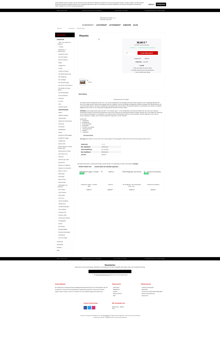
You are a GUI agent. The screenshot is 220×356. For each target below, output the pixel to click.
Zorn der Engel (62, 238)
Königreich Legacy (63, 138)
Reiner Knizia (62, 179)
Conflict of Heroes (63, 71)
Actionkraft (60, 244)
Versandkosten (106, 315)
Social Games (62, 192)
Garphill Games (62, 107)
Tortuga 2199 (62, 212)
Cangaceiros (61, 65)
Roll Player (61, 176)
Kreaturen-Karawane (153, 184)
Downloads (116, 287)
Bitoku (60, 62)
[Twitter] (89, 307)
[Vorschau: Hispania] (83, 82)
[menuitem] (163, 13)
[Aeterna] (110, 177)
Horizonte (61, 124)
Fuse (59, 104)
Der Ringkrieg (62, 77)
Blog (58, 250)
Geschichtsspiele (63, 109)
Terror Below (62, 209)
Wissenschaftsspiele (64, 232)
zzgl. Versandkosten (144, 45)
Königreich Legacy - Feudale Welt (89, 185)
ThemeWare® (123, 317)
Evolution (61, 98)
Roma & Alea (62, 182)
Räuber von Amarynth (64, 168)
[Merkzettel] (159, 13)
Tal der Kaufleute (63, 201)
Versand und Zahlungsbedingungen (152, 291)
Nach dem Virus (63, 154)
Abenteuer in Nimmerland (62, 50)
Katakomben (62, 129)
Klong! (60, 132)
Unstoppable (62, 221)
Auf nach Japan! (63, 57)
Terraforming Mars (63, 206)
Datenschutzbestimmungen (103, 275)
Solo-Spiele (61, 195)
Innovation (61, 127)
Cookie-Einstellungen (148, 287)
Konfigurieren (161, 4)
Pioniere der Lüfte (63, 159)
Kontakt (115, 291)
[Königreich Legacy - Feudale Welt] (89, 177)
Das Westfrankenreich (64, 74)
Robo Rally (61, 174)
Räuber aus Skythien (64, 165)
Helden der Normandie (65, 121)
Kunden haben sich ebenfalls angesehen (106, 166)
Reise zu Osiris (62, 171)
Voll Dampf (61, 226)
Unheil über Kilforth (64, 218)
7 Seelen (60, 47)
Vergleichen (137, 58)
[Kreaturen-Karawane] (153, 177)
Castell (60, 68)
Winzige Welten (62, 229)
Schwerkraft (60, 39)
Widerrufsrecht (117, 293)
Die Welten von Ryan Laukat (64, 89)
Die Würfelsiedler (63, 92)
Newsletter (145, 289)
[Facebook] (85, 307)
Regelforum (116, 289)
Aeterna (110, 184)
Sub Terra (61, 198)
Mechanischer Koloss (64, 151)
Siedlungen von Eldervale (62, 186)
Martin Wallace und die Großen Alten (65, 147)
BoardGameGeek (88, 135)
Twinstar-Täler (62, 215)
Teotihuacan (62, 204)
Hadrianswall (62, 118)
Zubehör (59, 247)
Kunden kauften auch (85, 166)
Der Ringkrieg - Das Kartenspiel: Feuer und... (132, 185)
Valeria (60, 223)
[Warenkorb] (163, 13)
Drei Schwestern (63, 95)
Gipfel (60, 112)
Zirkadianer (61, 235)
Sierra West (61, 189)
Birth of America (63, 60)
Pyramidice (61, 162)
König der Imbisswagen (65, 135)
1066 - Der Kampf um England (64, 43)
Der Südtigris (62, 79)
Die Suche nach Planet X (65, 85)
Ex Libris (60, 101)
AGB (114, 295)
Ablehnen (151, 4)
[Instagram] (93, 307)
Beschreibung (83, 94)
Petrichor (61, 157)
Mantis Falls (61, 144)
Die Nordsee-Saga (63, 82)
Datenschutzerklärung (148, 293)
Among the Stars (63, 54)
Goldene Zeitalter (63, 115)
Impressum (145, 295)
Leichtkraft (60, 241)
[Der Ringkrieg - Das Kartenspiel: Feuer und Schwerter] (131, 177)
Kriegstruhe (61, 141)
